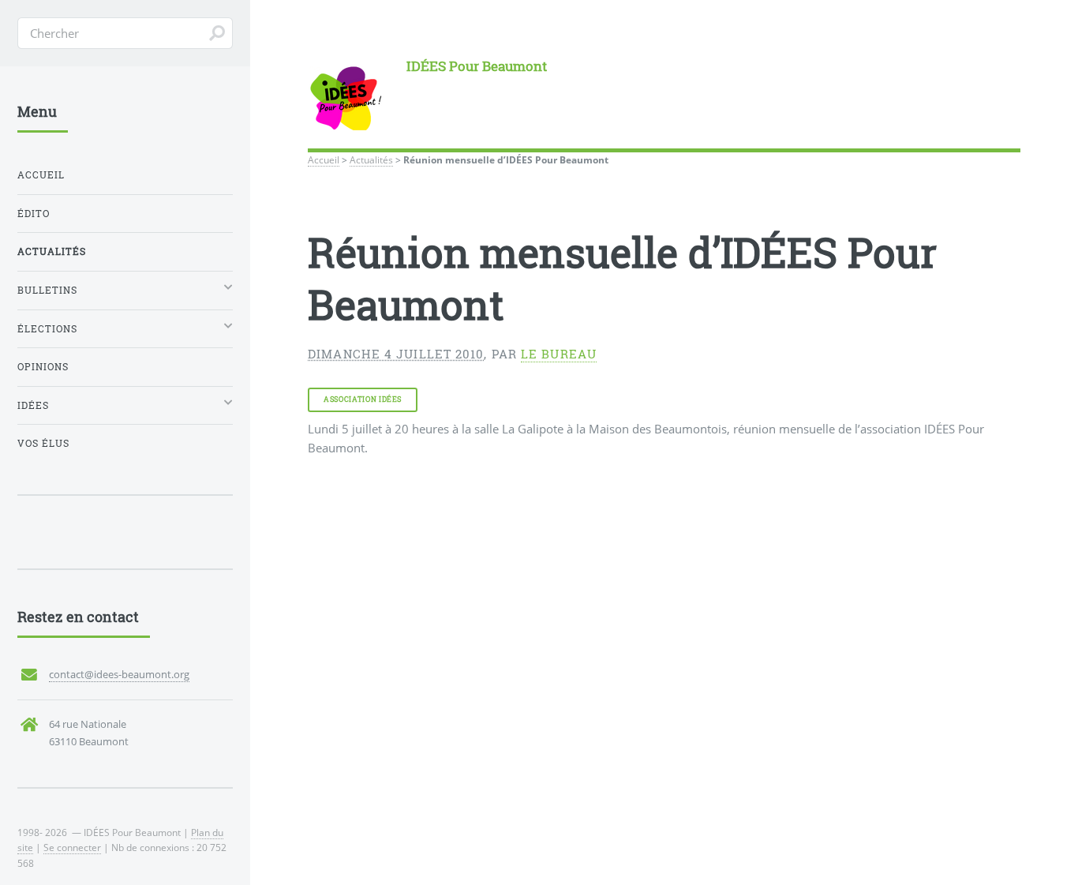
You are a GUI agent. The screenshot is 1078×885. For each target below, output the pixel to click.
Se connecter (72, 847)
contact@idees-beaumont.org (119, 674)
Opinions (43, 367)
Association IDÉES (363, 399)
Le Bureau (559, 354)
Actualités (371, 159)
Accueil (323, 159)
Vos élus (43, 443)
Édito (33, 213)
